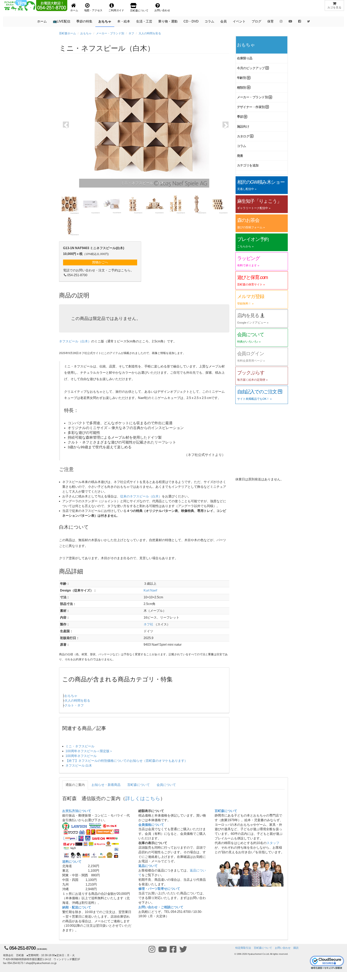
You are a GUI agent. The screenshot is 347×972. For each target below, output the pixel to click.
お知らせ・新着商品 (106, 784)
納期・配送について (76, 907)
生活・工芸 (144, 21)
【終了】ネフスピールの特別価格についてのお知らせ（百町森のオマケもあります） (126, 760)
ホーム (42, 21)
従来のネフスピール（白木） (141, 496)
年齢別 (241, 77)
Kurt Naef (150, 590)
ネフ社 (148, 624)
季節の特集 (84, 21)
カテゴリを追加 (248, 165)
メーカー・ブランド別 (110, 33)
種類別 (241, 87)
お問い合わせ (283, 947)
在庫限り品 (244, 58)
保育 (270, 21)
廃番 (240, 155)
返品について (148, 865)
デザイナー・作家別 (251, 107)
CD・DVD (191, 21)
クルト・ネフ (74, 705)
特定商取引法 (243, 947)
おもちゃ (104, 21)
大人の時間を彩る (150, 33)
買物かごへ (100, 262)
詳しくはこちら (142, 798)
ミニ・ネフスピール (79, 746)
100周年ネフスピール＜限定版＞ (89, 751)
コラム (209, 21)
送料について (72, 861)
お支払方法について (76, 811)
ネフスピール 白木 (78, 765)
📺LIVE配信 (61, 21)
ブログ (256, 21)
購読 (296, 947)
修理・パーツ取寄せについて (159, 888)
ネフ (131, 33)
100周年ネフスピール (81, 756)
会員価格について (151, 824)
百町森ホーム (67, 33)
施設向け (243, 126)
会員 (223, 21)
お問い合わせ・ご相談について (160, 907)
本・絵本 (123, 21)
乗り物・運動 (168, 21)
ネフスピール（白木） (75, 341)
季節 (240, 116)
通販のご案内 (75, 784)
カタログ (243, 136)
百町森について (138, 784)
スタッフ (272, 843)
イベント (239, 21)
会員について (166, 784)
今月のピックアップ (251, 68)
